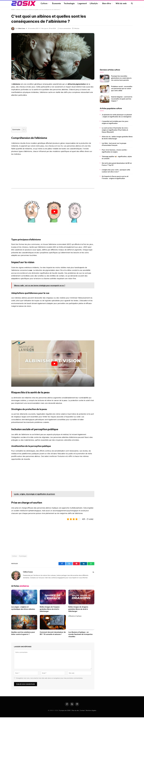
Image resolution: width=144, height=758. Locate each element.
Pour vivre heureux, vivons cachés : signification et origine (114, 151)
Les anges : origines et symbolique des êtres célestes (23, 608)
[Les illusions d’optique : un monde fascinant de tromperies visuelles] (81, 622)
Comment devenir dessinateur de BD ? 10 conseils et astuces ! (53, 633)
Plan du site (75, 710)
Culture (44, 3)
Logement (82, 3)
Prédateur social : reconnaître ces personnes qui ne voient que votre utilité (121, 88)
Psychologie (22, 556)
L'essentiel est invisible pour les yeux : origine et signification (115, 122)
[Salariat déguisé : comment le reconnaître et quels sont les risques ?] (104, 99)
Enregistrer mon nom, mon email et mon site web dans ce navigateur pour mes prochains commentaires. (49, 678)
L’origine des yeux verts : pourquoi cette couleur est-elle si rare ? (116, 171)
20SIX (13, 9)
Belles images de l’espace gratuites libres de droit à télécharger (50, 609)
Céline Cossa (21, 28)
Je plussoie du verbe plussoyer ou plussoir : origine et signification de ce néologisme (117, 116)
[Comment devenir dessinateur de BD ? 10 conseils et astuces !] (53, 622)
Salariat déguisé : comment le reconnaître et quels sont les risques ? (121, 99)
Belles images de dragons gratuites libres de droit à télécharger (78, 609)
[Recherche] (132, 3)
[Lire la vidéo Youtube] (54, 211)
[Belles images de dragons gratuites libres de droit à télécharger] (81, 597)
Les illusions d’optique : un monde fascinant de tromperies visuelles (80, 634)
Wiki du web (121, 3)
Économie (56, 3)
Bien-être (106, 3)
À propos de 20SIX (65, 710)
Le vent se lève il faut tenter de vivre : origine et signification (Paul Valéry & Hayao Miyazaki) (115, 130)
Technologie (69, 3)
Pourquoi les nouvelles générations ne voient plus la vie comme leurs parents (121, 78)
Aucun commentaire (65, 28)
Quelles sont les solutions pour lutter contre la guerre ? (23, 633)
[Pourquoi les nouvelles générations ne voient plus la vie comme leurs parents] (104, 78)
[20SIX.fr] (23, 3)
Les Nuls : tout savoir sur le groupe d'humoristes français (114, 144)
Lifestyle (94, 3)
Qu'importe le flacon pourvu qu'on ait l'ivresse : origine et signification (115, 177)
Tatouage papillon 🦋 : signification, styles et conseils (117, 157)
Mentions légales (91, 710)
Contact (82, 710)
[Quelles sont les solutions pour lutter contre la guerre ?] (24, 622)
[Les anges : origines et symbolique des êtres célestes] (24, 597)
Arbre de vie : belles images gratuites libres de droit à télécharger (117, 137)
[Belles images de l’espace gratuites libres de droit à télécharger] (53, 597)
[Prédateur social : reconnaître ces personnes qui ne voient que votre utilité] (104, 88)
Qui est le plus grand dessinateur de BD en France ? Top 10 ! (117, 164)
